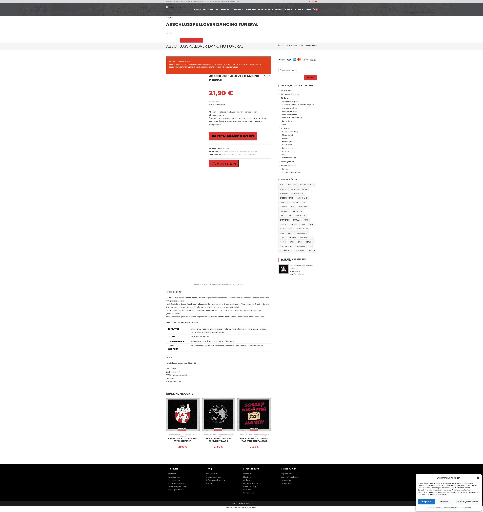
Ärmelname (212, 341)
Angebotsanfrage (213, 477)
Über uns (209, 483)
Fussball (284, 224)
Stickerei (247, 489)
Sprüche (309, 242)
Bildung (234, 154)
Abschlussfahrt (307, 185)
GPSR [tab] (240, 285)
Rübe (300, 242)
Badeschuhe (287, 148)
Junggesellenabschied (291, 172)
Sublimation (248, 493)
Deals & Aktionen (288, 90)
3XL (208, 336)
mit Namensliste (198, 346)
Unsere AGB (286, 483)
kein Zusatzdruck (198, 341)
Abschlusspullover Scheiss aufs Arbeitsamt (182, 439)
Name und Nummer (215, 346)
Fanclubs (286, 151)
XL (201, 336)
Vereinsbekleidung (290, 132)
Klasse (290, 229)
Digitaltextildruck (250, 483)
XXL (204, 336)
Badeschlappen (286, 198)
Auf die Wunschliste (225, 164)
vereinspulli (285, 251)
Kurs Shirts (302, 233)
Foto (306, 220)
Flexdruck (247, 477)
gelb (216, 329)
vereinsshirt (299, 251)
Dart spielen (297, 211)
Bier (304, 202)
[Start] (279, 45)
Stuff (284, 124)
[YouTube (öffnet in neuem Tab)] (315, 1)
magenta (247, 329)
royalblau (199, 332)
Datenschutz (286, 480)
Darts (284, 154)
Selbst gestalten (175, 489)
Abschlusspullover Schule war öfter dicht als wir (254, 439)
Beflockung (248, 480)
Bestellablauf (211, 474)
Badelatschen (297, 194)
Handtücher (287, 145)
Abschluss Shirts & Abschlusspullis (233, 151)
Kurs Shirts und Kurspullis (292, 118)
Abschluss (226, 154)
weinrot (215, 332)
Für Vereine (286, 128)
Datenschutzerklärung (434, 507)
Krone (290, 233)
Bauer (282, 202)
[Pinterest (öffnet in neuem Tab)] (309, 1)
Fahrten (285, 169)
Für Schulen (252, 151)
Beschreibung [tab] (200, 285)
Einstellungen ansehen (467, 501)
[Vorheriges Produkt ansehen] (264, 75)
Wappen (312, 251)
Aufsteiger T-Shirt (299, 189)
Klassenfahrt (303, 229)
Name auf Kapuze (226, 341)
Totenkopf (252, 154)
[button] (478, 478)
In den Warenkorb (191, 40)
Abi (281, 185)
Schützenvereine (289, 158)
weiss (221, 332)
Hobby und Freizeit (288, 165)
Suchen (310, 77)
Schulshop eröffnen (176, 483)
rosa (263, 329)
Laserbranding (249, 486)
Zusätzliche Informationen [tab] (222, 285)
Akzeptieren (426, 501)
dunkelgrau (196, 329)
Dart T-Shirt (285, 216)
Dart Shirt (303, 207)
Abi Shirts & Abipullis (290, 101)
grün (221, 329)
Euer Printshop (174, 480)
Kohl (282, 233)
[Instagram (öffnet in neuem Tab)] (312, 1)
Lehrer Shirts (287, 121)
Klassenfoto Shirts (289, 114)
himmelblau (237, 329)
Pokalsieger (287, 141)
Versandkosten (219, 104)
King (282, 229)
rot (192, 332)
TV (310, 246)
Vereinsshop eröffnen (177, 486)
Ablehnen (444, 501)
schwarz (207, 332)
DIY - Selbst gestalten (290, 94)
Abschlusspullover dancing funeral (303, 45)
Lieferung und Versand (215, 480)
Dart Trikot (300, 216)
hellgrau (227, 329)
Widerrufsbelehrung (289, 477)
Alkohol (283, 189)
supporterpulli (286, 246)
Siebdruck (247, 474)
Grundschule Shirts (289, 108)
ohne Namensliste (255, 346)
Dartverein (284, 220)
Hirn (245, 154)
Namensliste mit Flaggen (236, 346)
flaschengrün (208, 329)
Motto (283, 242)
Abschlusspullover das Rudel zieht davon (218, 439)
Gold (303, 224)
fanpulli (296, 220)
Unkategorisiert (287, 161)
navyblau (257, 329)
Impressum (466, 507)
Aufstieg (285, 138)
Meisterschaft (287, 135)
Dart (293, 207)
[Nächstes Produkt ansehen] (269, 75)
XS (192, 336)
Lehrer (283, 238)
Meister (292, 238)
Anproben (172, 474)
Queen (292, 242)
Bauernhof (293, 202)
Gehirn (240, 154)
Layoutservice (174, 477)
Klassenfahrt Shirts (289, 111)
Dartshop (284, 211)
